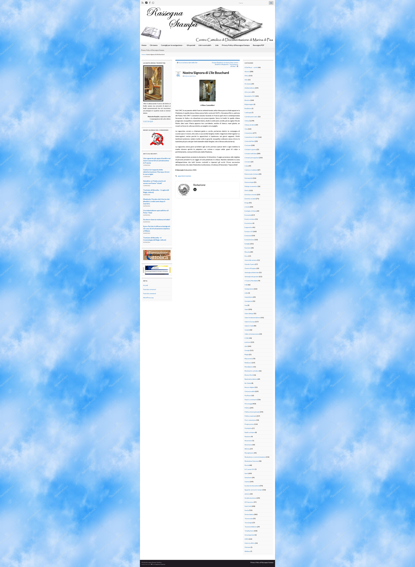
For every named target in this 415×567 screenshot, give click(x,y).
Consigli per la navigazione (171, 45)
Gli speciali (191, 45)
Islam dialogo (249, 313)
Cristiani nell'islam (251, 153)
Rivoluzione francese (252, 461)
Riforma (247, 449)
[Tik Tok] (146, 2)
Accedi (145, 285)
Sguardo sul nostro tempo (253, 490)
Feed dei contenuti (149, 289)
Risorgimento (249, 453)
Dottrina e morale (250, 194)
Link (217, 45)
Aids (246, 80)
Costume (248, 145)
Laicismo (247, 342)
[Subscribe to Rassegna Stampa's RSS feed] (143, 2)
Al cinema (248, 84)
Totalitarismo (249, 531)
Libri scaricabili (205, 45)
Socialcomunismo (250, 498)
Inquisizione (249, 297)
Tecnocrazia (249, 518)
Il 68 (246, 285)
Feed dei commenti (149, 293)
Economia (248, 215)
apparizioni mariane (184, 176)
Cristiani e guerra (250, 149)
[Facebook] (150, 2)
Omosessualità (250, 391)
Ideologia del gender (251, 276)
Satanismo (248, 477)
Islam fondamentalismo (252, 317)
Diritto (247, 190)
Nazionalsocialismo (251, 379)
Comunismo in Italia (251, 137)
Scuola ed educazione (252, 486)
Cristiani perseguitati (252, 158)
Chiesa (194, 76)
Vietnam (247, 547)
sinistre (247, 494)
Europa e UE (249, 231)
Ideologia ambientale (252, 272)
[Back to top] (410, 562)
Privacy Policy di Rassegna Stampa (236, 45)
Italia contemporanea (252, 334)
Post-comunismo (250, 420)
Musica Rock (249, 375)
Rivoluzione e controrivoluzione (255, 457)
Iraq (246, 305)
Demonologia (249, 182)
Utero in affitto (250, 543)
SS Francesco (249, 502)
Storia (247, 510)
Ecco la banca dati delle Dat (188, 62)
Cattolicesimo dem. (251, 117)
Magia (247, 354)
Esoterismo (248, 223)
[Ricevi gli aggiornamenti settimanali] (153, 2)
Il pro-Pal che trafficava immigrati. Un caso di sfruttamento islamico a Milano (156, 228)
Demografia (248, 178)
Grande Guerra (250, 264)
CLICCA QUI (148, 121)
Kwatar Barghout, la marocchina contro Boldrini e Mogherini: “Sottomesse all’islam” (225, 64)
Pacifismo (248, 395)
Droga (247, 203)
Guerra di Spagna (250, 268)
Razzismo (248, 436)
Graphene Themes (159, 564)
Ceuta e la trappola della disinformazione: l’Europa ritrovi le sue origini (156, 172)
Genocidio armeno (251, 260)
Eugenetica (248, 227)
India (246, 293)
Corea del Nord (250, 141)
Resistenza (248, 445)
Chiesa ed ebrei (250, 125)
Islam (246, 309)
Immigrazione (249, 289)
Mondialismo (249, 367)
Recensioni (248, 440)
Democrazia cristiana (251, 174)
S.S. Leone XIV (249, 469)
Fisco (246, 256)
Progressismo (249, 424)
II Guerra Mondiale (251, 281)
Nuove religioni (250, 387)
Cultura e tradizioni (251, 170)
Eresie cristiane (250, 219)
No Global (248, 383)
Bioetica (247, 100)
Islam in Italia (249, 326)
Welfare (247, 551)
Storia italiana (249, 514)
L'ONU (247, 338)
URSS (246, 539)
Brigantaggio (249, 104)
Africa (247, 76)
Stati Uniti (248, 506)
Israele (247, 330)
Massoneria (248, 358)
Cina (246, 129)
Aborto (247, 71)
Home (144, 45)
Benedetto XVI (250, 96)
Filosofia (247, 252)
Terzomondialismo (251, 527)
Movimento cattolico (252, 371)
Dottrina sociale (250, 199)
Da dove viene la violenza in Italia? (156, 219)
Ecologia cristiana (250, 211)
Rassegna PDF (258, 45)
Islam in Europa (250, 322)
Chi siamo (154, 45)
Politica (247, 408)
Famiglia (247, 244)
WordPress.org (148, 298)
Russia (247, 465)
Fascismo (248, 248)
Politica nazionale (250, 416)
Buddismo (248, 108)
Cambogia (248, 112)
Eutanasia (248, 235)
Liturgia (247, 350)
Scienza (247, 482)
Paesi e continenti (251, 399)
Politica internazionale (252, 412)
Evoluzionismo (249, 240)
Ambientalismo (250, 88)
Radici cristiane (250, 432)
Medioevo (248, 363)
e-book (247, 207)
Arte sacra (248, 92)
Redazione (187, 76)
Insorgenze (248, 301)
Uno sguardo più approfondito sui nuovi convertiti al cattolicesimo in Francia (156, 160)
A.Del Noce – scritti (251, 67)
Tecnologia (248, 523)
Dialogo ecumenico (251, 186)
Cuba (246, 166)
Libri (246, 346)
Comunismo (249, 133)
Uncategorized (250, 535)
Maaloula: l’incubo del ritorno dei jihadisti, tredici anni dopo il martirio (156, 201)
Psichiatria (248, 428)
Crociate (247, 162)
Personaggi (248, 404)
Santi (246, 473)
